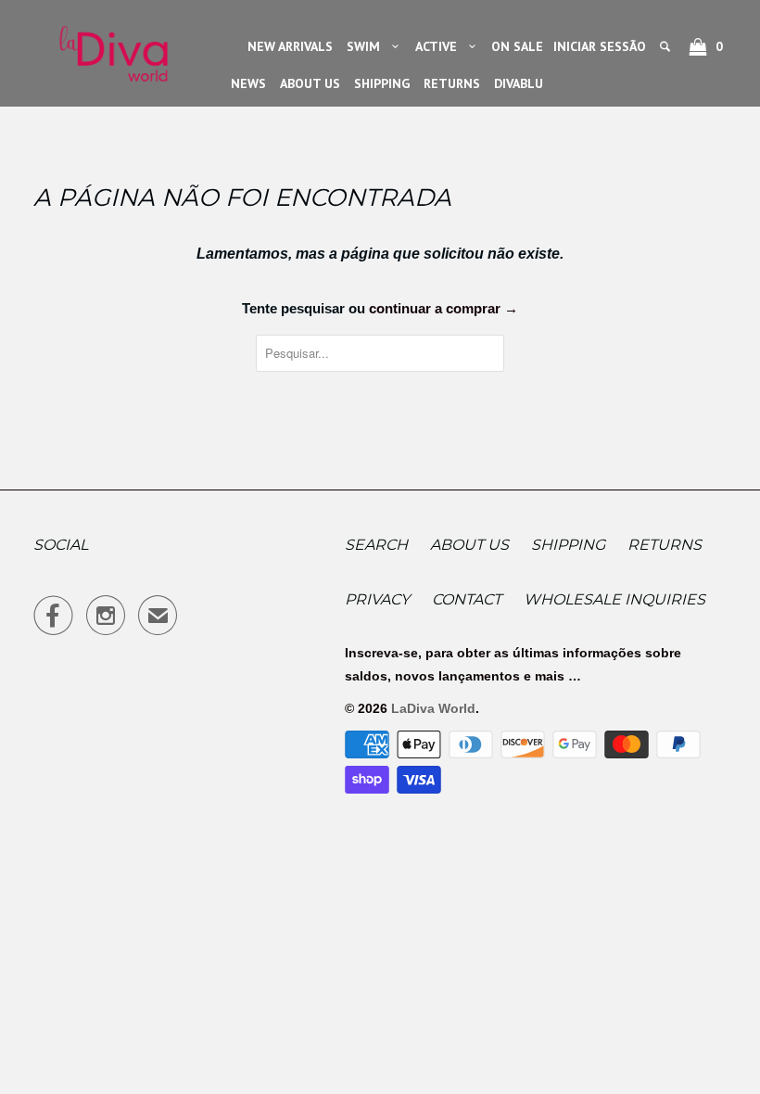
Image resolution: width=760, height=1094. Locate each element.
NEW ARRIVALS (290, 46)
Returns (664, 544)
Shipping (568, 544)
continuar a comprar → (443, 308)
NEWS (248, 83)
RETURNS (452, 83)
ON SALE (517, 46)
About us (469, 544)
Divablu (518, 83)
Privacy (377, 599)
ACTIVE (439, 46)
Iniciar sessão (599, 46)
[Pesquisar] (666, 46)
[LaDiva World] (113, 48)
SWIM (367, 46)
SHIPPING (382, 83)
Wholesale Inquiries (614, 599)
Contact (466, 599)
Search (376, 544)
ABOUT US (310, 83)
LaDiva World (433, 708)
